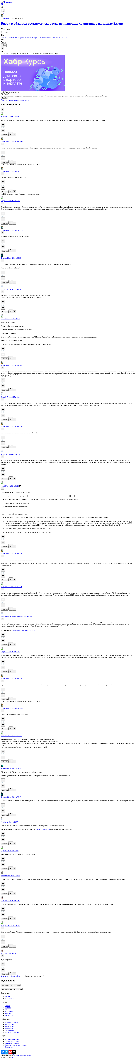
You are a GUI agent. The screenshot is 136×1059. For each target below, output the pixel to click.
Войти (7, 997)
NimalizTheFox (6, 289)
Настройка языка (7, 1055)
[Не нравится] (3, 130)
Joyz (2, 822)
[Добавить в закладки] (10, 134)
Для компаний (10, 1026)
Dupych (3, 319)
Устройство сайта (11, 1022)
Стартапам (9, 1047)
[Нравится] (3, 124)
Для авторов (9, 1024)
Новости (8, 1008)
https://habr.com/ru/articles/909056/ (23, 630)
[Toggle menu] (2, 2)
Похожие (17, 985)
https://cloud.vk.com (43, 829)
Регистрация (9, 998)
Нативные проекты (12, 1043)
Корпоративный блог (13, 1039)
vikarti (3, 486)
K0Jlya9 (3, 926)
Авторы (8, 1013)
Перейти (4, 98)
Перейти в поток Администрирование (15, 100)
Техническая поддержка (22, 1055)
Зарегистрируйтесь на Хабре (11, 976)
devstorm (4, 258)
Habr (12, 1057)
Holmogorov (5, 18)
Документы (9, 1028)
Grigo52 (3, 201)
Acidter (3, 876)
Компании (9, 1011)
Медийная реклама (12, 1041)
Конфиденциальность (13, 1032)
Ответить (5, 135)
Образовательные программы (16, 1045)
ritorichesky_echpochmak (9, 616)
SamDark (4, 901)
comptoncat (5, 736)
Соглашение (9, 1030)
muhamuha (4, 117)
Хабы (7, 1009)
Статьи (7, 1006)
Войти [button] (3, 13)
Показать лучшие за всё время (12, 989)
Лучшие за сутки (7, 985)
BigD (3, 851)
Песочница (9, 1015)
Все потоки (8, 2)
